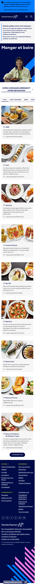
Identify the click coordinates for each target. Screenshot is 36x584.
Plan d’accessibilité (7, 529)
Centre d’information (8, 467)
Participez (4, 495)
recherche (13, 39)
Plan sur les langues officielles (11, 531)
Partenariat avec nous (26, 472)
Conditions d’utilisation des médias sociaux (15, 534)
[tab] (4, 100)
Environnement (6, 501)
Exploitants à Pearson (26, 506)
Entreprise (23, 464)
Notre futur (22, 469)
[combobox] (17, 89)
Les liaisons (5, 475)
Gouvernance (23, 475)
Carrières (22, 480)
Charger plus (17, 454)
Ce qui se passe (24, 512)
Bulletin (21, 509)
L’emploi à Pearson (25, 483)
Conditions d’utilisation (9, 537)
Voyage (4, 464)
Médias (21, 478)
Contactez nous (24, 492)
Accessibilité (5, 487)
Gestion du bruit (6, 498)
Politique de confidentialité (10, 539)
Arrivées (4, 472)
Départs (4, 469)
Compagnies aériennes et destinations (23, 497)
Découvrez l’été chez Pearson (16, 10)
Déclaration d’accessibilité (23, 529)
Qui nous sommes (24, 467)
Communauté (6, 492)
